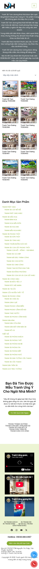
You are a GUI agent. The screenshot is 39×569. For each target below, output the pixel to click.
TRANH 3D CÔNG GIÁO (10, 279)
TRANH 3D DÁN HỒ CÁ (18, 427)
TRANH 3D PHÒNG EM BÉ (13, 344)
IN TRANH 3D (26, 522)
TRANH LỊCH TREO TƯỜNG (12, 369)
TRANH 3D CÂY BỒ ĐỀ (12, 210)
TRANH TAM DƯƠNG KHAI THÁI (17, 268)
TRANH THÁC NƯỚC (11, 313)
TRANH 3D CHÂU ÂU (11, 299)
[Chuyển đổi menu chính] (34, 5)
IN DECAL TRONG (26, 524)
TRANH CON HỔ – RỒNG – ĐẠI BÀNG (20, 250)
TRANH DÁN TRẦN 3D (10, 365)
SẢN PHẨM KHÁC (20, 525)
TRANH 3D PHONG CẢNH (11, 296)
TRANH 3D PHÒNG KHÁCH (13, 337)
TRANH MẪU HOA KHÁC (12, 230)
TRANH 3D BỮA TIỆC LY (13, 282)
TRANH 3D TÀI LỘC (9, 289)
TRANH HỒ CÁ (9, 330)
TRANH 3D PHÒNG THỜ (13, 340)
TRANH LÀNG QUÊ (10, 302)
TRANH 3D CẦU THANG (12, 362)
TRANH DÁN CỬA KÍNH (12, 323)
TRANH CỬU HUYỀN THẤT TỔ (13, 292)
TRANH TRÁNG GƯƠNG (18, 424)
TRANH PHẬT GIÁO (9, 207)
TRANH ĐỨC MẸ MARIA (12, 285)
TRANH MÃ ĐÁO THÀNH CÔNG (17, 257)
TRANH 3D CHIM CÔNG (15, 265)
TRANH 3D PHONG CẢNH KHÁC (15, 317)
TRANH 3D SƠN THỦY (12, 237)
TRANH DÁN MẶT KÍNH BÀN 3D (15, 327)
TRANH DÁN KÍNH (8, 320)
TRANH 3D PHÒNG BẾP (12, 351)
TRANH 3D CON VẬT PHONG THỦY (17, 247)
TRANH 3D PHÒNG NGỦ (13, 355)
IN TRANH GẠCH (10, 522)
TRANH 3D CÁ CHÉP (13, 254)
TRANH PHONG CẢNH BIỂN (14, 306)
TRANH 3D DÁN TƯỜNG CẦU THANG (18, 358)
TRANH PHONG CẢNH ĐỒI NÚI (15, 310)
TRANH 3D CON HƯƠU (14, 261)
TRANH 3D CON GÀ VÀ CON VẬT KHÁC (20, 275)
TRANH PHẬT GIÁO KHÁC (13, 213)
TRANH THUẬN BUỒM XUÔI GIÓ (15, 244)
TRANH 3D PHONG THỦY (11, 234)
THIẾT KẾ (5, 334)
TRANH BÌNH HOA (10, 220)
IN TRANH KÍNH (9, 524)
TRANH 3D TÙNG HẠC (12, 240)
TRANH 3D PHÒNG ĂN (12, 347)
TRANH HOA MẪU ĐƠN (12, 223)
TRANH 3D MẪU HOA (9, 217)
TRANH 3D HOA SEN (11, 227)
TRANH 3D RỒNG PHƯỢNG (16, 272)
